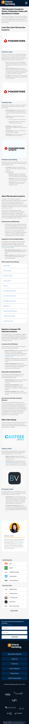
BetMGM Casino (13, 589)
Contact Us (14, 664)
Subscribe (14, 637)
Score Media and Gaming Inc (9, 301)
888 (10, 563)
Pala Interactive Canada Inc (9, 296)
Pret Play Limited (7, 270)
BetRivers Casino (13, 593)
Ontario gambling (6, 247)
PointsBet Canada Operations (10, 311)
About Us (14, 659)
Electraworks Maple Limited (9, 291)
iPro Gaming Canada (8, 321)
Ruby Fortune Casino (14, 606)
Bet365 (11, 568)
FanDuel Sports (13, 576)
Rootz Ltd (5, 286)
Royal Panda (12, 601)
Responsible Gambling (14, 654)
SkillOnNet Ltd (6, 306)
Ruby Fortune (19, 463)
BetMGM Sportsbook (14, 572)
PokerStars (21, 162)
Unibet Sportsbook (14, 580)
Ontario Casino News (14, 678)
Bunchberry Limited (7, 275)
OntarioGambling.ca (19, 542)
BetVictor (12, 502)
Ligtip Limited (6, 265)
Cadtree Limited (7, 280)
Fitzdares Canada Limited (9, 316)
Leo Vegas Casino (14, 597)
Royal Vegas (13, 463)
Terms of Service (14, 668)
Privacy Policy (14, 673)
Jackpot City (8, 463)
